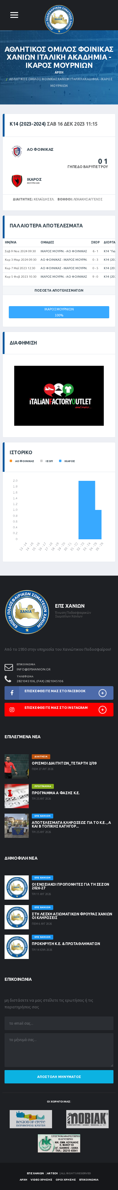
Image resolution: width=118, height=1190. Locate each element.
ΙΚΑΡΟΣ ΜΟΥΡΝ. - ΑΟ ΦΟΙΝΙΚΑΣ (64, 251)
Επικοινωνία (88, 1179)
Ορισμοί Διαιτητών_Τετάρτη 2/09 (64, 763)
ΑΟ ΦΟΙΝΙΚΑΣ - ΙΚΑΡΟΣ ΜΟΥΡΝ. (64, 259)
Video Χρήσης (41, 1179)
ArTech (52, 1173)
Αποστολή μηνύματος (59, 1077)
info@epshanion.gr (34, 669)
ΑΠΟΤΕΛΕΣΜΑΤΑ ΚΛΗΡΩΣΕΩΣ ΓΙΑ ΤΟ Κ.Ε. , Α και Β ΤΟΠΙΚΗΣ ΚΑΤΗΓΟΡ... (71, 824)
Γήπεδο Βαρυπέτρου (87, 167)
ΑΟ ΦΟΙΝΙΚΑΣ (40, 149)
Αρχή (59, 72)
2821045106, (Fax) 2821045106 (40, 681)
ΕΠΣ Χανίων (35, 1173)
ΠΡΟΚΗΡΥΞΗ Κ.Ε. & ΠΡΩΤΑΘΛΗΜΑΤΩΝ (66, 944)
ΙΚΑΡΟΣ (34, 179)
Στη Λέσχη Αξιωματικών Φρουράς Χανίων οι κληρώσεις (72, 916)
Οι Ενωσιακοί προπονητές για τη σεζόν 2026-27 (70, 886)
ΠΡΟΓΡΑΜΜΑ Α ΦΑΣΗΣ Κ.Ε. (56, 793)
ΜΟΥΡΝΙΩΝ (33, 183)
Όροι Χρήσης (66, 1179)
